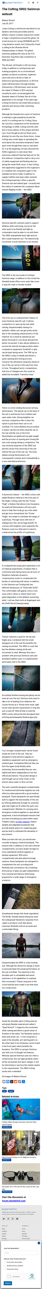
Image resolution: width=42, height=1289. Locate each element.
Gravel (3, 1236)
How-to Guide (26, 1238)
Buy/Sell (24, 1233)
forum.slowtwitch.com (13, 1200)
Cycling (4, 1233)
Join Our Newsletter (12, 1248)
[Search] (29, 3)
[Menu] (38, 3)
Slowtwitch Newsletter (14, 1262)
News (3, 1229)
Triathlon (4, 1231)
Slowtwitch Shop (12, 1269)
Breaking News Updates (15, 1266)
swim (11, 1091)
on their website (22, 822)
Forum (24, 1229)
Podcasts (24, 1236)
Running (4, 1238)
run (4, 1091)
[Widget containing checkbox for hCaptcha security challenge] (21, 1276)
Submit (8, 1283)
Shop (23, 1231)
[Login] (33, 3)
